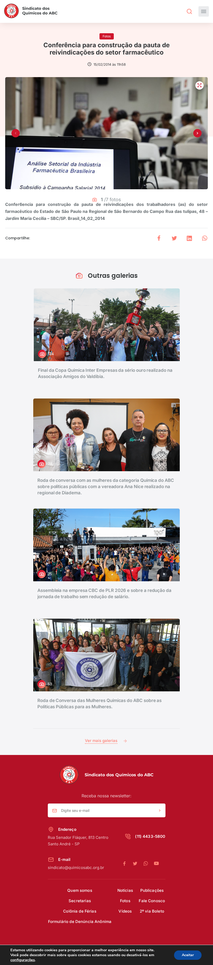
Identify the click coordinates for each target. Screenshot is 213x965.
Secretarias (80, 900)
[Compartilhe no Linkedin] (189, 238)
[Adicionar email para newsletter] (159, 810)
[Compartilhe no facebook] (159, 238)
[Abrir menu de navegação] (203, 11)
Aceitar (188, 955)
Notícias (125, 890)
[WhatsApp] (148, 863)
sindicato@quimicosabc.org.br (76, 867)
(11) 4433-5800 (150, 836)
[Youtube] (156, 863)
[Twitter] (137, 863)
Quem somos (79, 890)
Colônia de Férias (79, 911)
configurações (22, 959)
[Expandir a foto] (199, 85)
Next (197, 133)
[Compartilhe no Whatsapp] (205, 238)
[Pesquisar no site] (189, 11)
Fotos (125, 900)
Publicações (152, 890)
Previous (15, 133)
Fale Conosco (152, 900)
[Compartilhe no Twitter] (174, 238)
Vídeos (125, 911)
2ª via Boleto (152, 911)
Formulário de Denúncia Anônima (80, 921)
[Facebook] (127, 863)
